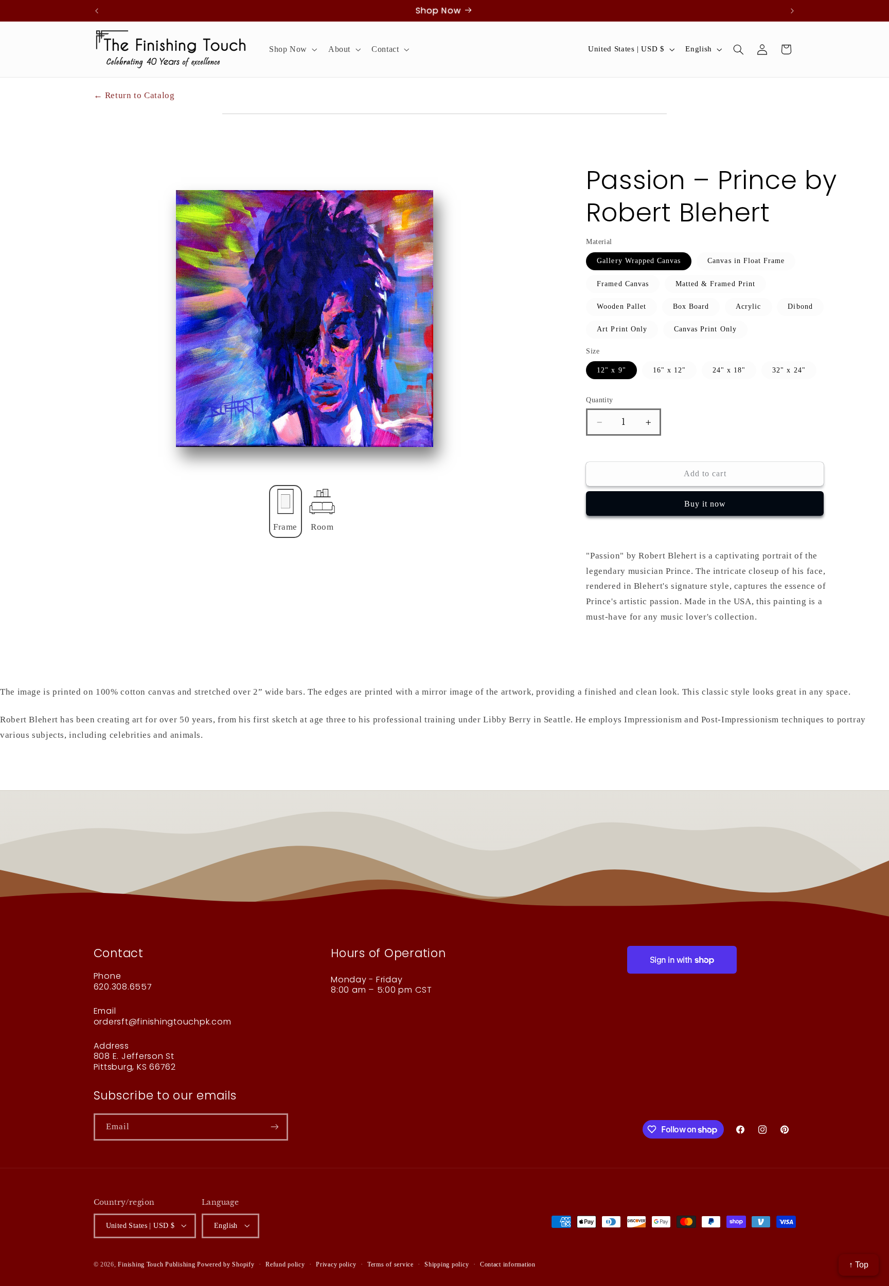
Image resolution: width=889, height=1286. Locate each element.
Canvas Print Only (705, 329)
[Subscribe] (274, 1127)
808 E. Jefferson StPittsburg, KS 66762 (135, 1061)
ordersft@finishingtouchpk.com (163, 1021)
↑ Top (858, 1264)
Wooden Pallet (621, 306)
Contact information (508, 1264)
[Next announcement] (792, 11)
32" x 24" (788, 370)
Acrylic (748, 306)
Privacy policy (336, 1264)
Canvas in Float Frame (746, 261)
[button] (292, 49)
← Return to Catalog (134, 95)
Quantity (599, 400)
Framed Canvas (623, 284)
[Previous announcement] (96, 11)
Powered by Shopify (225, 1264)
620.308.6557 (123, 986)
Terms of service (390, 1264)
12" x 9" (611, 370)
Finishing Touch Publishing (156, 1264)
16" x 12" (669, 370)
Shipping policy (446, 1264)
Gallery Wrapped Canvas (639, 261)
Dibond (800, 306)
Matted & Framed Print (715, 284)
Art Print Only (622, 329)
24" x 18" (729, 370)
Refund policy (285, 1264)
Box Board (691, 306)
